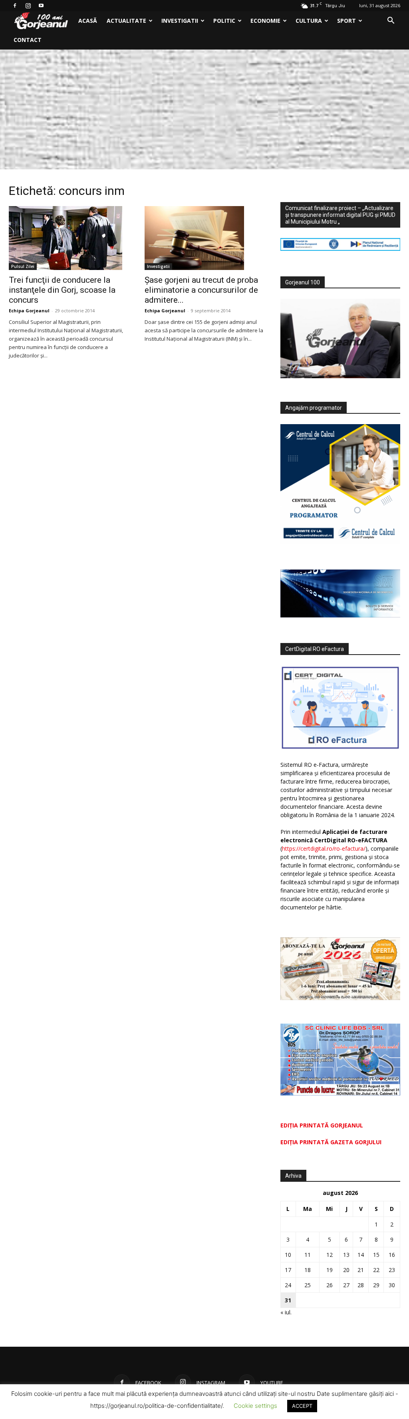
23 (392, 1270)
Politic (224, 20)
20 (346, 1270)
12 (329, 1254)
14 (360, 1254)
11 (307, 1254)
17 (288, 1270)
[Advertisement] (204, 109)
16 (392, 1254)
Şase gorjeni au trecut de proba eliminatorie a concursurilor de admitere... (201, 290)
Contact (28, 40)
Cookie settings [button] (255, 1405)
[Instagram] (28, 5)
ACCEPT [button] (302, 1406)
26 (329, 1285)
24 (288, 1285)
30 (392, 1285)
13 (346, 1254)
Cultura (309, 20)
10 (288, 1254)
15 (376, 1254)
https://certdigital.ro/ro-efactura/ (323, 848)
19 (329, 1270)
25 (307, 1285)
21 (360, 1270)
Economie (265, 20)
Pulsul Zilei (22, 266)
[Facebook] (15, 5)
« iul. (286, 1312)
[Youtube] (41, 5)
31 (288, 1300)
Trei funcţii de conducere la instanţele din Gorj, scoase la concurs (62, 290)
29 (376, 1285)
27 (346, 1285)
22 (376, 1270)
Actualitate (126, 20)
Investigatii (179, 20)
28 (360, 1285)
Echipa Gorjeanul (29, 311)
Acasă (87, 20)
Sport (346, 20)
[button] (390, 21)
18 (307, 1270)
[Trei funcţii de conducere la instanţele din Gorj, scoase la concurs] (69, 238)
